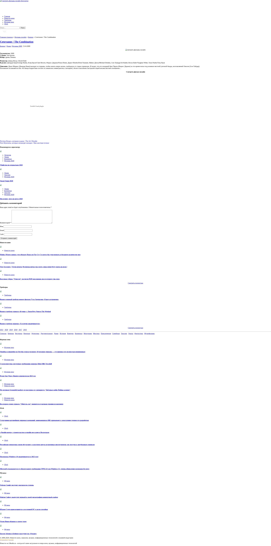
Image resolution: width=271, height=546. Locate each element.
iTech (6, 24)
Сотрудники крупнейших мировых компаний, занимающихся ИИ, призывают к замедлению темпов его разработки (44, 420)
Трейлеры (7, 20)
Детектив (7, 155)
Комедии (70, 333)
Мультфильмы (149, 333)
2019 (11, 330)
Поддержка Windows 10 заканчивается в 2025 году (19, 457)
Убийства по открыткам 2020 (11, 165)
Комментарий (5, 223)
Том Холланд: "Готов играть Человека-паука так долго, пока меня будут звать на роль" (33, 267)
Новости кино (9, 18)
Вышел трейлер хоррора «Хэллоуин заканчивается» (20, 324)
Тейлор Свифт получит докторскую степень (17, 485)
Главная (7, 16)
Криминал (8, 159)
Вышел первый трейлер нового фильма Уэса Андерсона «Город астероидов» (29, 299)
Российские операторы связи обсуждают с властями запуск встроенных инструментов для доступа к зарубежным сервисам (47, 445)
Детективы (35, 333)
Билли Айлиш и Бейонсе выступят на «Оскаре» (18, 534)
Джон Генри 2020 (6, 181)
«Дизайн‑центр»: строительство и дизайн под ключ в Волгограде (24, 432)
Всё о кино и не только (15, 7)
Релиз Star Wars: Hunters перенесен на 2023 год (18, 376)
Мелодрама (88, 333)
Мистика (96, 333)
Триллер (7, 175)
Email (2, 230)
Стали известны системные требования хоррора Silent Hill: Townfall (26, 364)
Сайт (2, 234)
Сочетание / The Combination (16, 41)
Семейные (116, 333)
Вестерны (18, 333)
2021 (1, 330)
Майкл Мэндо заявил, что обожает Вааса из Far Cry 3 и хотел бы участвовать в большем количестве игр (40, 255)
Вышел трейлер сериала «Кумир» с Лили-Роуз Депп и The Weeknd (25, 311)
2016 (25, 330)
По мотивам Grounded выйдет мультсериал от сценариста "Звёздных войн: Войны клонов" (35, 390)
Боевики (11, 333)
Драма (8, 46)
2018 (15, 330)
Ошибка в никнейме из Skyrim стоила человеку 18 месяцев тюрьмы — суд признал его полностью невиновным (42, 352)
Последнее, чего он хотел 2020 (11, 199)
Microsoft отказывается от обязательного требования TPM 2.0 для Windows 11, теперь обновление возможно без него (44, 469)
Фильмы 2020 (9, 161)
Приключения (106, 333)
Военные (27, 333)
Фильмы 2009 (17, 46)
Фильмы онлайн (20, 37)
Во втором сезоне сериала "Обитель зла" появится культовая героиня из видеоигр (31, 404)
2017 (20, 330)
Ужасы (130, 333)
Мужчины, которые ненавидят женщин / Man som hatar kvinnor (24, 143)
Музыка (7, 481)
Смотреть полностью (135, 328)
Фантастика (138, 333)
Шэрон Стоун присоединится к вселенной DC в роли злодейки (24, 509)
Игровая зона (9, 22)
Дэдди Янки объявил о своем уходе (13, 521)
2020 (6, 330)
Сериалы (3, 333)
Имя (1, 226)
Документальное (47, 333)
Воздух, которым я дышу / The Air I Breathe (18, 141)
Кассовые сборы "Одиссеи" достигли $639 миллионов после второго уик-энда (29, 279)
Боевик (30, 37)
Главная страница (6, 37)
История (63, 333)
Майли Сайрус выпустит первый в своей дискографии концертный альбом (29, 497)
